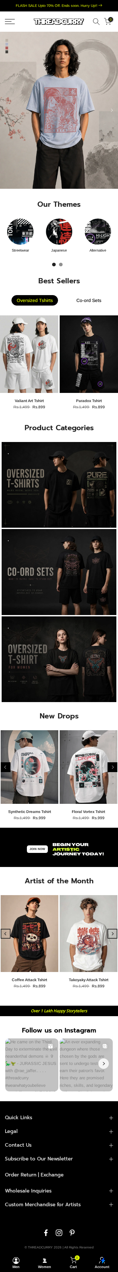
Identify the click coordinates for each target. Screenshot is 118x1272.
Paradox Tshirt (89, 401)
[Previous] (6, 110)
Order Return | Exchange (34, 1174)
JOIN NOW (37, 849)
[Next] (111, 110)
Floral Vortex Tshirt (88, 811)
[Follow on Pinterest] (72, 1233)
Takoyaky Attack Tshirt (88, 980)
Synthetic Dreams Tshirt (29, 811)
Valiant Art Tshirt (29, 401)
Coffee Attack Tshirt (29, 980)
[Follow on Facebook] (46, 1233)
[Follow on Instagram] (59, 1233)
